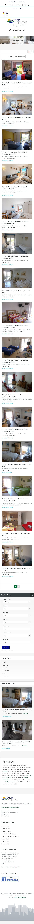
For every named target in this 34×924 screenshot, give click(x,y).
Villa (4, 673)
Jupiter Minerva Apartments (9, 833)
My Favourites (10, 5)
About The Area (6, 844)
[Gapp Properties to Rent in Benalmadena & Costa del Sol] (17, 21)
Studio (4, 662)
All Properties (6, 826)
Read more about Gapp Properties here (10, 807)
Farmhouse (6, 676)
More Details (5, 89)
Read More (25, 713)
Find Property (26, 5)
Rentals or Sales (7, 632)
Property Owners (18, 5)
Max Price (5, 619)
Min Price (5, 612)
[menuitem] (18, 12)
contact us (4, 771)
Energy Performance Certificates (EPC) (11, 836)
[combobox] (17, 602)
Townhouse (6, 670)
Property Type (6, 599)
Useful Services (6, 838)
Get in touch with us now (15, 867)
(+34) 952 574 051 (18, 30)
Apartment (5, 665)
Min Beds (5, 606)
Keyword (5, 639)
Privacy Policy (6, 841)
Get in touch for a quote (20, 897)
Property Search (6, 828)
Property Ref (6, 626)
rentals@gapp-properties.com (17, 1)
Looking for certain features (9, 650)
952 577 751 (8, 777)
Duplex (5, 668)
